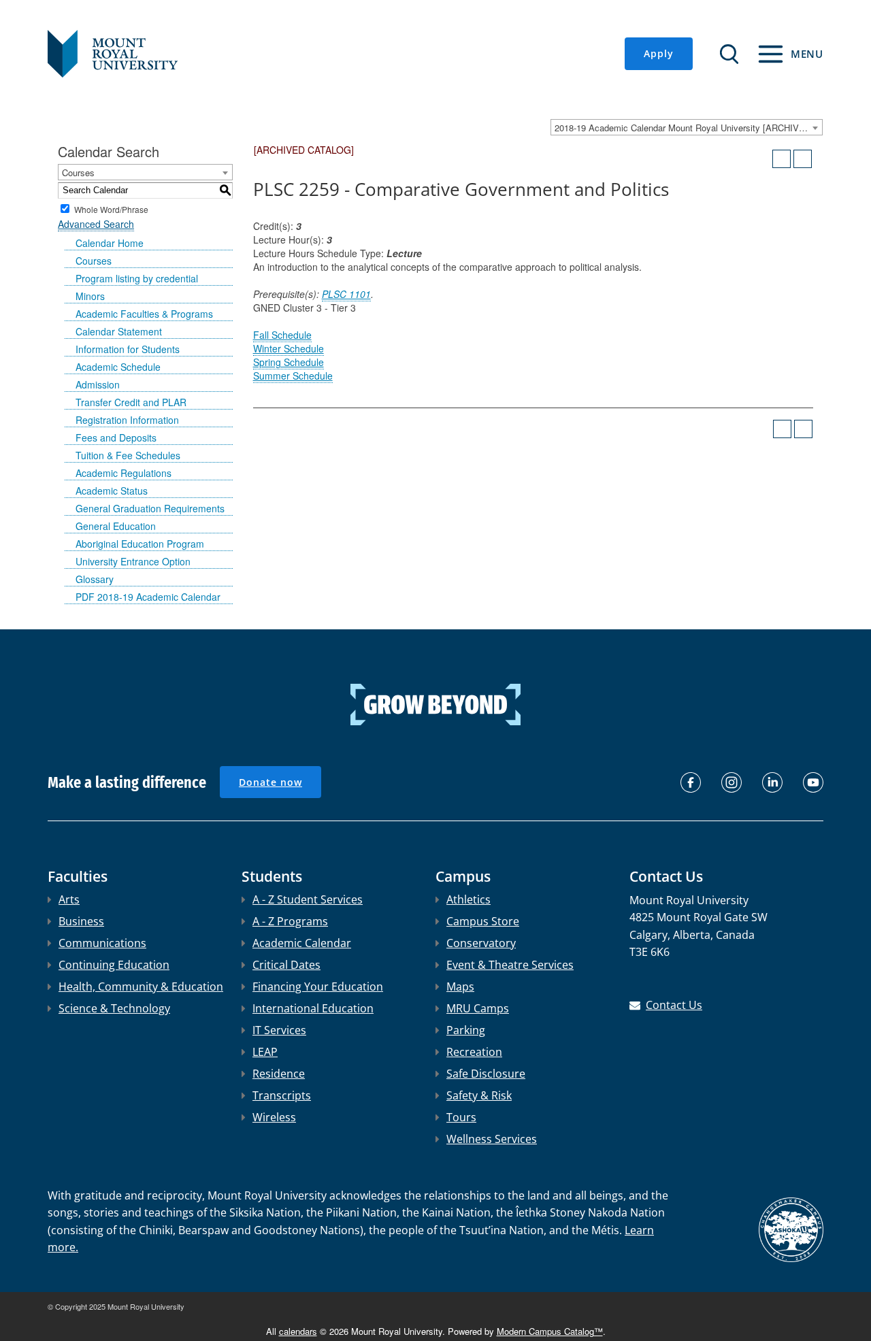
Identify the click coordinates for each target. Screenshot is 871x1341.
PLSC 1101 (346, 294)
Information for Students (128, 349)
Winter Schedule (288, 348)
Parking (465, 1030)
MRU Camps (477, 1008)
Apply (659, 53)
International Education (313, 1008)
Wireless (274, 1117)
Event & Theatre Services (510, 964)
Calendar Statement (119, 331)
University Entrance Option (133, 561)
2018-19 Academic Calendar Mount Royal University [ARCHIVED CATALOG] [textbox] (688, 127)
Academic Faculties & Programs (144, 313)
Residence (278, 1073)
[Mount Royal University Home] (113, 52)
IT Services (279, 1030)
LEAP (265, 1051)
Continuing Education (114, 964)
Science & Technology (114, 1008)
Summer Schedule (293, 375)
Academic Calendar (301, 943)
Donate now (270, 782)
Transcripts (281, 1095)
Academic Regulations (123, 473)
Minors (90, 296)
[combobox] (686, 127)
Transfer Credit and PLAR (131, 402)
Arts (69, 899)
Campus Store (482, 921)
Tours (461, 1117)
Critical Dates (286, 964)
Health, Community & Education (141, 986)
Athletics (468, 899)
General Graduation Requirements (150, 508)
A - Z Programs (290, 921)
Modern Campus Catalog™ (550, 1331)
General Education (116, 526)
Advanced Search (96, 224)
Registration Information (127, 420)
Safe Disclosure (485, 1073)
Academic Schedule (118, 367)
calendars (298, 1331)
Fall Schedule (282, 335)
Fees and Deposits (116, 437)
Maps (460, 986)
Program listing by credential (137, 278)
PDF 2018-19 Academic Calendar (148, 596)
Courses (94, 260)
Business (81, 921)
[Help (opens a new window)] (802, 159)
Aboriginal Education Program (140, 543)
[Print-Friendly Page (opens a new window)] (781, 159)
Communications (102, 943)
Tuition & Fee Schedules (128, 455)
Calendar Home (110, 243)
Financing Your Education (317, 986)
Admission (98, 384)
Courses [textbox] (78, 172)
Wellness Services (491, 1138)
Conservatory (481, 943)
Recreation (474, 1051)
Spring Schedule (288, 362)
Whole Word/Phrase (111, 208)
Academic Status (112, 490)
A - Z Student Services (307, 899)
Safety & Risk (479, 1095)
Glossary (95, 579)
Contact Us (674, 1004)
